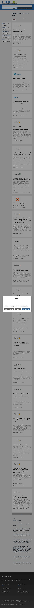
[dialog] (17, 304)
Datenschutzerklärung (24, 306)
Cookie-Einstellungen (9, 309)
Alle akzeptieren (26, 309)
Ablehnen (18, 309)
